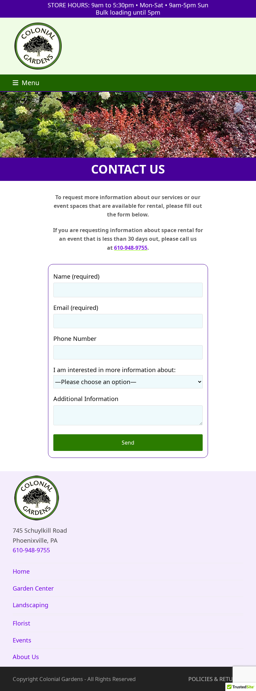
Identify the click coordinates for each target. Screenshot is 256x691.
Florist (21, 623)
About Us (26, 657)
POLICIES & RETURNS (215, 679)
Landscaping (30, 605)
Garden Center (33, 588)
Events (22, 640)
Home (21, 571)
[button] (26, 82)
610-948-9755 (130, 247)
